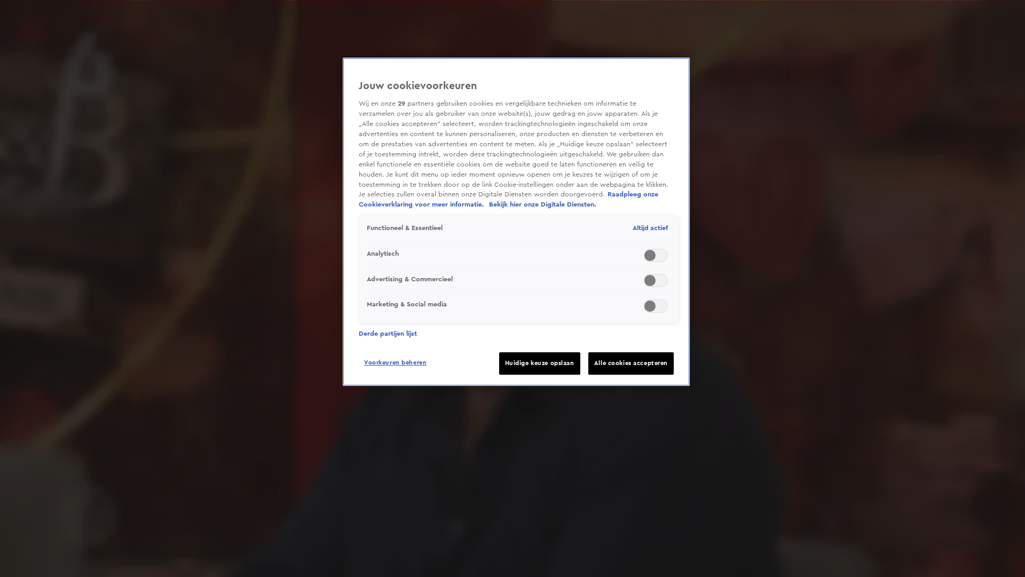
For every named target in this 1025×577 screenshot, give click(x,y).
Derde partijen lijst (388, 333)
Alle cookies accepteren (631, 363)
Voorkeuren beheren (395, 363)
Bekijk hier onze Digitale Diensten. (542, 204)
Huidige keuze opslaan (539, 363)
